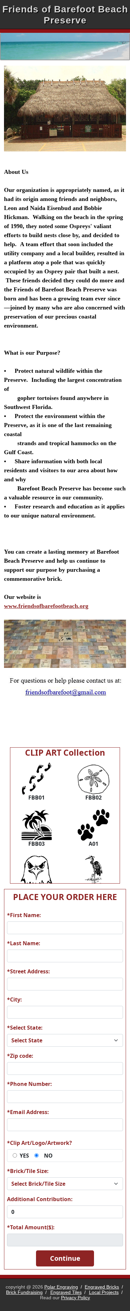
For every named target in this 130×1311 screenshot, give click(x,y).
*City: (14, 999)
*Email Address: (28, 1112)
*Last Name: (23, 943)
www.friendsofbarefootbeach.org (46, 606)
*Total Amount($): (31, 1227)
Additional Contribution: (40, 1199)
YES (24, 1155)
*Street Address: (28, 971)
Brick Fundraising (24, 1292)
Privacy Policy (75, 1297)
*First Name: (24, 915)
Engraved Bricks (102, 1287)
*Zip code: (20, 1055)
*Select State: (25, 1027)
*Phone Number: (29, 1084)
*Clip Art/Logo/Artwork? (39, 1143)
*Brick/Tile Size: (28, 1171)
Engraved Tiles (66, 1292)
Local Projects (104, 1292)
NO (48, 1155)
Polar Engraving (61, 1287)
